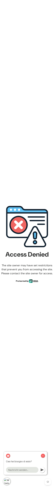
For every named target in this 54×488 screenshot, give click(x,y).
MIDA (35, 281)
